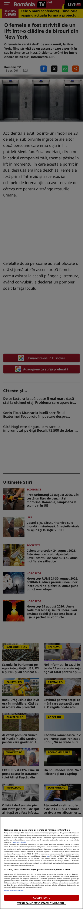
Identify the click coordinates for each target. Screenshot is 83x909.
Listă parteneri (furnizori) (14, 890)
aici (48, 856)
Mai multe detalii (19, 842)
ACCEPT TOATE (41, 897)
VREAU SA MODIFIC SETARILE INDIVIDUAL (41, 903)
